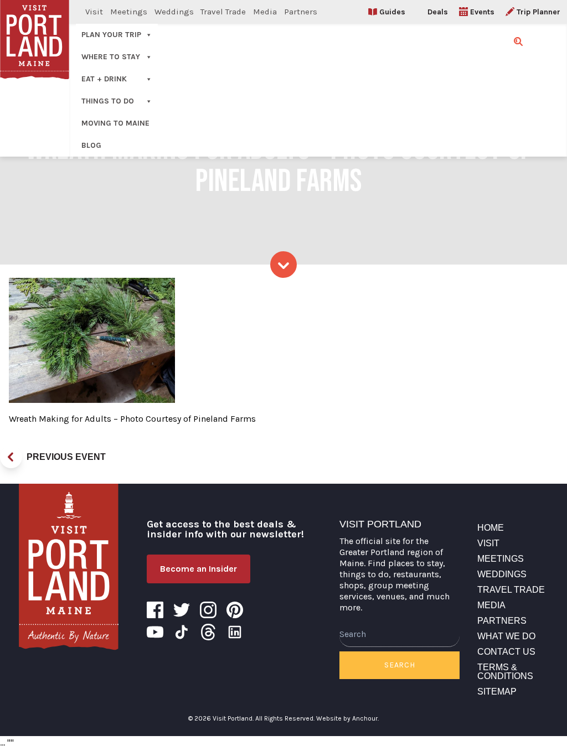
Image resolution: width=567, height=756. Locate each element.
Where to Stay (110, 56)
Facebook (155, 610)
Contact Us (506, 651)
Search (399, 665)
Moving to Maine (115, 123)
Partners (300, 12)
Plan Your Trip (111, 34)
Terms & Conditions (505, 671)
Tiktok (182, 632)
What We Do (506, 636)
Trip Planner (538, 12)
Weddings (174, 12)
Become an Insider (198, 568)
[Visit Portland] (68, 567)
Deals (437, 12)
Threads (208, 632)
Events (482, 12)
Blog (91, 145)
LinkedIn (235, 632)
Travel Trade (223, 12)
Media (265, 12)
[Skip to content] (283, 264)
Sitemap (497, 691)
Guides (392, 12)
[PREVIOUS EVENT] (11, 457)
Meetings (128, 12)
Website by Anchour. (347, 718)
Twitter (182, 610)
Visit (94, 12)
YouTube (155, 632)
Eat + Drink (104, 79)
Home (490, 527)
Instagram (208, 610)
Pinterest (235, 610)
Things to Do (107, 101)
